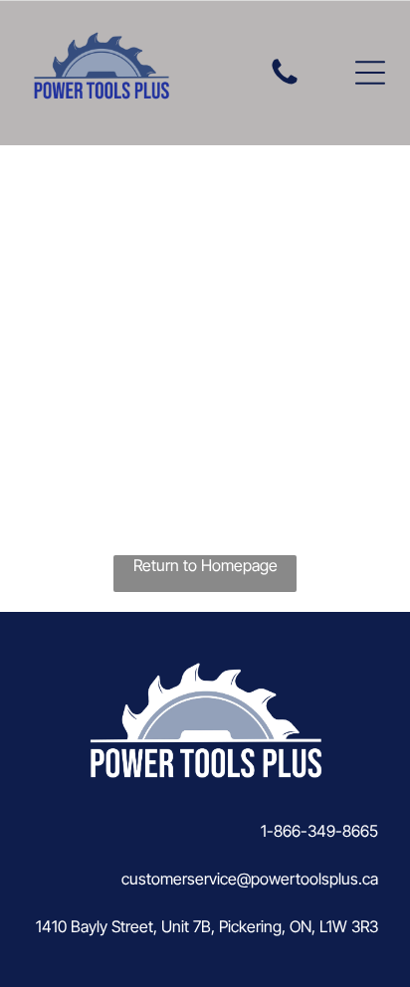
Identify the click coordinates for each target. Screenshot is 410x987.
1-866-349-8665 (319, 831)
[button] (370, 73)
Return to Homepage (205, 565)
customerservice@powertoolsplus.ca (249, 878)
